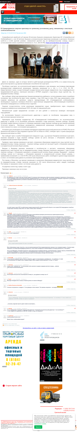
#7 (7, 264)
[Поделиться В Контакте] (64, 33)
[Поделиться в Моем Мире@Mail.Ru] (67, 33)
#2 (7, 308)
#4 (7, 285)
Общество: (4, 33)
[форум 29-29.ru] (51, 340)
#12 (8, 185)
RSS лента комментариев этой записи (11, 325)
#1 (7, 315)
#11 (7, 213)
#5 (7, 279)
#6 (7, 273)
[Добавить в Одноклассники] (69, 33)
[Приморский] (13, 367)
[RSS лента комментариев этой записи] (10, 173)
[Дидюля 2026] (51, 381)
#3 (7, 292)
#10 (8, 231)
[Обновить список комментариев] (12, 173)
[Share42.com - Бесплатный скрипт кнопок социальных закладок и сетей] (72, 33)
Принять (38, 427)
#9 (7, 237)
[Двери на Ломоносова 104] (37, 12)
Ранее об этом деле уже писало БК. (57, 42)
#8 (7, 257)
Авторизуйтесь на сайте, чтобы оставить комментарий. (38, 328)
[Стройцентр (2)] (36, 23)
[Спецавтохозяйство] (51, 402)
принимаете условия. (40, 423)
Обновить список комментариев (10, 323)
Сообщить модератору (70, 182)
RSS (39, 430)
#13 (8, 176)
